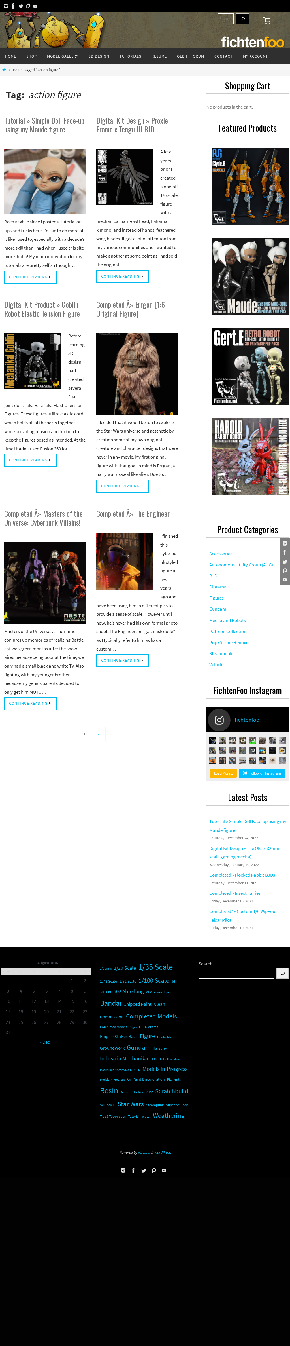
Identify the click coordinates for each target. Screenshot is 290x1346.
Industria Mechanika (124, 1058)
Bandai (110, 1003)
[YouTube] (35, 5)
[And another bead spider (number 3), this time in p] (232, 750)
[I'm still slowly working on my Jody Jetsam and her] (222, 760)
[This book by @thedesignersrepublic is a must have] (212, 760)
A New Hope (161, 992)
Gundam (139, 1047)
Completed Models (151, 1016)
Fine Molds (164, 1037)
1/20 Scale (125, 968)
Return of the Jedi (131, 1092)
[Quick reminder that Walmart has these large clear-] (262, 750)
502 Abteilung (129, 991)
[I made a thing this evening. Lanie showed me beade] (252, 750)
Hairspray (160, 1048)
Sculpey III (107, 1104)
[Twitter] (20, 5)
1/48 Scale (108, 981)
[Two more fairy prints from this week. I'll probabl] (282, 760)
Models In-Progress (164, 1069)
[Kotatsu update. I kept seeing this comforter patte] (252, 760)
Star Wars (131, 1104)
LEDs (154, 1059)
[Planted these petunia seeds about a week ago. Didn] (262, 740)
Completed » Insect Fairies (235, 893)
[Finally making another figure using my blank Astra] (212, 740)
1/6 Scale (106, 969)
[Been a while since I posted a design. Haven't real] (272, 750)
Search (205, 964)
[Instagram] (5, 5)
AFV (149, 992)
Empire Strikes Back (119, 1036)
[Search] (242, 18)
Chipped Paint (137, 1004)
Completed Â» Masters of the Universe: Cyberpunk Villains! (43, 518)
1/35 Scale (155, 966)
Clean (159, 1004)
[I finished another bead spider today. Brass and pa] (242, 750)
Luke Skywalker (170, 1059)
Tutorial (133, 1116)
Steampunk (155, 1104)
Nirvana (144, 1152)
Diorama (152, 1026)
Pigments (174, 1079)
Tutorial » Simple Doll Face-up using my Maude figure (44, 125)
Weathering (169, 1115)
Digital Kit (136, 1027)
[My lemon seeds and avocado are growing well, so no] (222, 740)
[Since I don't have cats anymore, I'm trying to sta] (212, 750)
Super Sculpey (177, 1104)
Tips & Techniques (113, 1117)
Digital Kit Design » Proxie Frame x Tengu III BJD (132, 125)
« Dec (45, 1042)
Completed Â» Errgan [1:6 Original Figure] (130, 309)
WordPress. (162, 1152)
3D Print (105, 992)
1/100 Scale (153, 980)
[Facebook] (13, 5)
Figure (147, 1035)
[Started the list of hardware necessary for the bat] (252, 740)
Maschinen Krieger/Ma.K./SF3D (120, 1070)
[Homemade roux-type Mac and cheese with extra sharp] (282, 750)
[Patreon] (28, 5)
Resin (109, 1090)
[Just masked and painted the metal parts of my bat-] (272, 740)
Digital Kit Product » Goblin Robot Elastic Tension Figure (42, 309)
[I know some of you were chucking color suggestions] (222, 750)
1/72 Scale (127, 981)
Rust (149, 1092)
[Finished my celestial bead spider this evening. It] (282, 740)
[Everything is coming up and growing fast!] (242, 740)
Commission (112, 1017)
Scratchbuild (171, 1091)
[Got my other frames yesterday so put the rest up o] (242, 760)
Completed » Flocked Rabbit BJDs (242, 875)
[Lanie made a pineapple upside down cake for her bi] (262, 760)
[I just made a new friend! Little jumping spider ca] (272, 760)
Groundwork (112, 1048)
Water (146, 1116)
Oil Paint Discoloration (146, 1079)
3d (173, 981)
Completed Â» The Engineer (133, 513)
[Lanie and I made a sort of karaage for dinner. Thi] (232, 740)
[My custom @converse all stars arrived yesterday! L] (232, 760)
